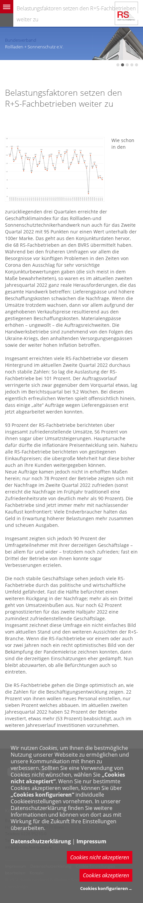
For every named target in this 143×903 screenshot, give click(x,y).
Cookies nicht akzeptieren (99, 857)
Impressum (91, 841)
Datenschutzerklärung (41, 841)
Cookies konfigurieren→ (106, 888)
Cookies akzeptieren (106, 875)
